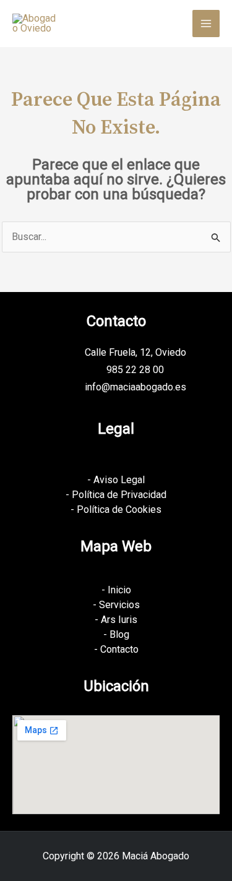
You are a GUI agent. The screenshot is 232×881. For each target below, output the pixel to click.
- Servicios (116, 605)
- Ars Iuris (116, 619)
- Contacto (116, 649)
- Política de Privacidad (116, 495)
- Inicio (116, 590)
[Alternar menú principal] (206, 23)
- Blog (116, 634)
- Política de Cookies (116, 509)
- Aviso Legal (116, 480)
